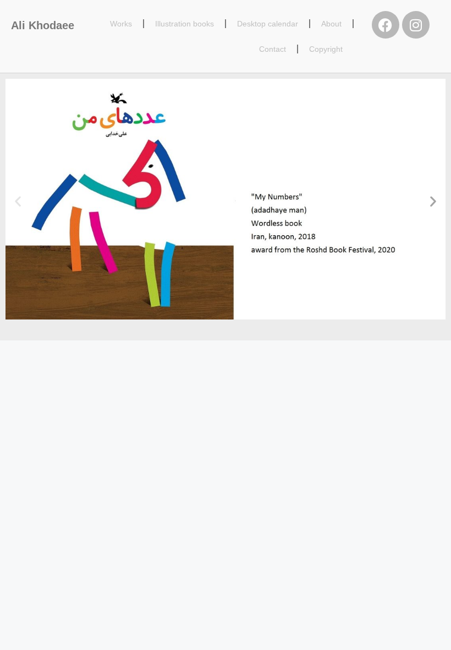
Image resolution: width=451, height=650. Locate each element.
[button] (18, 201)
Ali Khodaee (42, 25)
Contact (272, 49)
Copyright (326, 49)
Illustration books (184, 23)
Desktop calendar (267, 23)
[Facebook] (385, 25)
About (331, 23)
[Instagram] (416, 25)
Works (121, 23)
